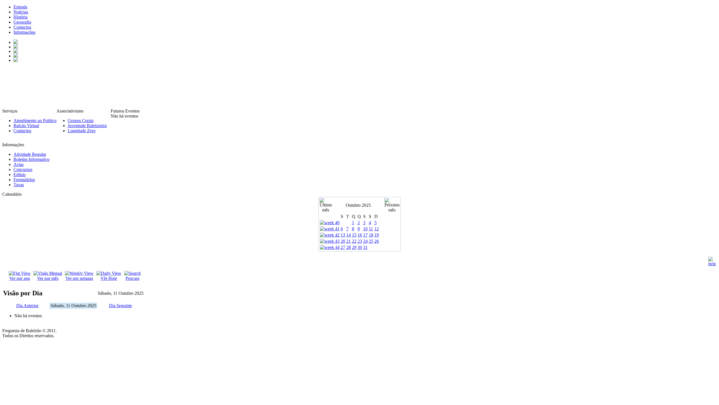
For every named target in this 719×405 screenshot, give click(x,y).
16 (360, 235)
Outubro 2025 (358, 205)
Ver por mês (47, 278)
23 (360, 241)
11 (371, 228)
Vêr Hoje (109, 278)
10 (365, 228)
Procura (132, 278)
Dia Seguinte (120, 305)
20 (343, 241)
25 (371, 241)
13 (343, 235)
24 (365, 241)
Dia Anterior (27, 305)
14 (348, 235)
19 (376, 235)
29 (354, 247)
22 (354, 241)
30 (360, 247)
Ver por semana (79, 278)
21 (348, 241)
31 (365, 247)
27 (343, 247)
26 (376, 241)
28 (348, 247)
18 (371, 235)
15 (354, 235)
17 (365, 235)
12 (376, 228)
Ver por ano (19, 278)
